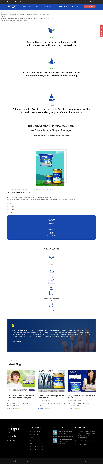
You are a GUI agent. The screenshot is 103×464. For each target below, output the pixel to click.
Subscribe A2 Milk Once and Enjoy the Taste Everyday (20, 396)
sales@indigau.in (82, 444)
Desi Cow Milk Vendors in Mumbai (39, 447)
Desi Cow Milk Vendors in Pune (38, 450)
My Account (76, 6)
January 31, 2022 (11, 400)
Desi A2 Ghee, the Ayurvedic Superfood (51, 396)
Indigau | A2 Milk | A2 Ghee (18, 461)
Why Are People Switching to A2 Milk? (81, 396)
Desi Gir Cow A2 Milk (35, 432)
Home (24, 6)
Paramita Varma (16, 341)
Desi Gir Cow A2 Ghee (36, 435)
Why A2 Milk (58, 6)
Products (38, 6)
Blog (18, 400)
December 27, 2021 (41, 400)
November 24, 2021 (72, 400)
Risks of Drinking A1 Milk (65, 431)
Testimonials (48, 6)
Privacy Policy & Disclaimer (89, 461)
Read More (10, 408)
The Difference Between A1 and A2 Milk (65, 440)
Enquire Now (89, 6)
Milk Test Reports (34, 438)
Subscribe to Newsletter (36, 444)
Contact (67, 6)
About (31, 6)
